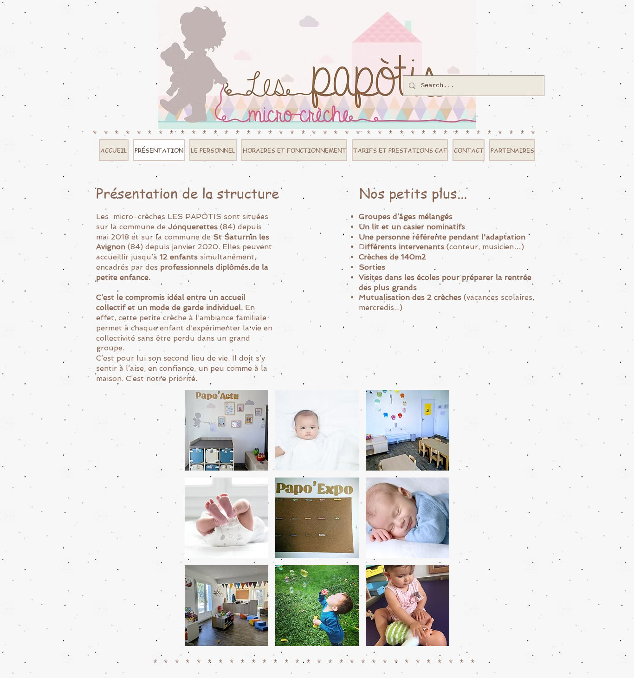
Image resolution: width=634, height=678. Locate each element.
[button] (226, 430)
